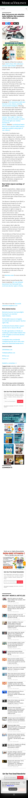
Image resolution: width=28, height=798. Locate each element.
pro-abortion (11, 375)
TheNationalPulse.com (8, 353)
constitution (15, 368)
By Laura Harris (16, 602)
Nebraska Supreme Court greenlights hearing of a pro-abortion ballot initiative (13, 314)
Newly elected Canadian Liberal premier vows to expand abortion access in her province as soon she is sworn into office (16, 661)
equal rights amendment (18, 370)
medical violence (16, 373)
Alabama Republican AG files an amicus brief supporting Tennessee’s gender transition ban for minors (16, 693)
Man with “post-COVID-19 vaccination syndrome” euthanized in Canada (17, 668)
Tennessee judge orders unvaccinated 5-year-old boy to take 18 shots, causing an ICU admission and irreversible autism (17, 727)
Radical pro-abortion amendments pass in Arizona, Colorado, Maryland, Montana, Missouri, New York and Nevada (17, 608)
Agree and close (12, 789)
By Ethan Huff (15, 629)
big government (6, 368)
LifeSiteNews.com (7, 349)
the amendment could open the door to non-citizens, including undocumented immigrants (13, 104)
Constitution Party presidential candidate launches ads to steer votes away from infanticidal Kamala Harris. (13, 341)
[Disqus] (14, 489)
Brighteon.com (5, 358)
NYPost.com (5, 356)
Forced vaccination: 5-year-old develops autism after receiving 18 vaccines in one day (16, 616)
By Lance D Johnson (17, 648)
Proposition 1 (6, 377)
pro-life (17, 375)
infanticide (20, 372)
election (8, 370)
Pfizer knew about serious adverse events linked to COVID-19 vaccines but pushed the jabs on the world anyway (16, 676)
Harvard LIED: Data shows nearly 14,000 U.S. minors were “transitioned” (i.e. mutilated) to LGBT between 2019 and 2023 (16, 763)
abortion (13, 366)
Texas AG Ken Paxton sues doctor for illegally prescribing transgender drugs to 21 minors (16, 702)
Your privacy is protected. (8, 405)
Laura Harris (11, 20)
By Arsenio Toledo (16, 757)
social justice (14, 377)
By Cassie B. (15, 670)
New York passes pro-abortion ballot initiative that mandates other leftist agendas (16, 600)
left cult (4, 373)
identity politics (12, 372)
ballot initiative (21, 366)
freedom (4, 372)
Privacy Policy (10, 785)
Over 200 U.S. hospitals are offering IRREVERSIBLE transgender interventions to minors (16, 746)
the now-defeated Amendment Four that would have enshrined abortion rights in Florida (12, 284)
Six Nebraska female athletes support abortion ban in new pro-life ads (16, 653)
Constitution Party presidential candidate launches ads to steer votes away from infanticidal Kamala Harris (16, 685)
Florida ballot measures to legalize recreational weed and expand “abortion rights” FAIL (14, 321)
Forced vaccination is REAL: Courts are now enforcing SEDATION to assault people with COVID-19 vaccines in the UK (16, 645)
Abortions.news (9, 275)
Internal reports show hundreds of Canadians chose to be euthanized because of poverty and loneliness (16, 719)
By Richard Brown (16, 619)
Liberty (9, 373)
